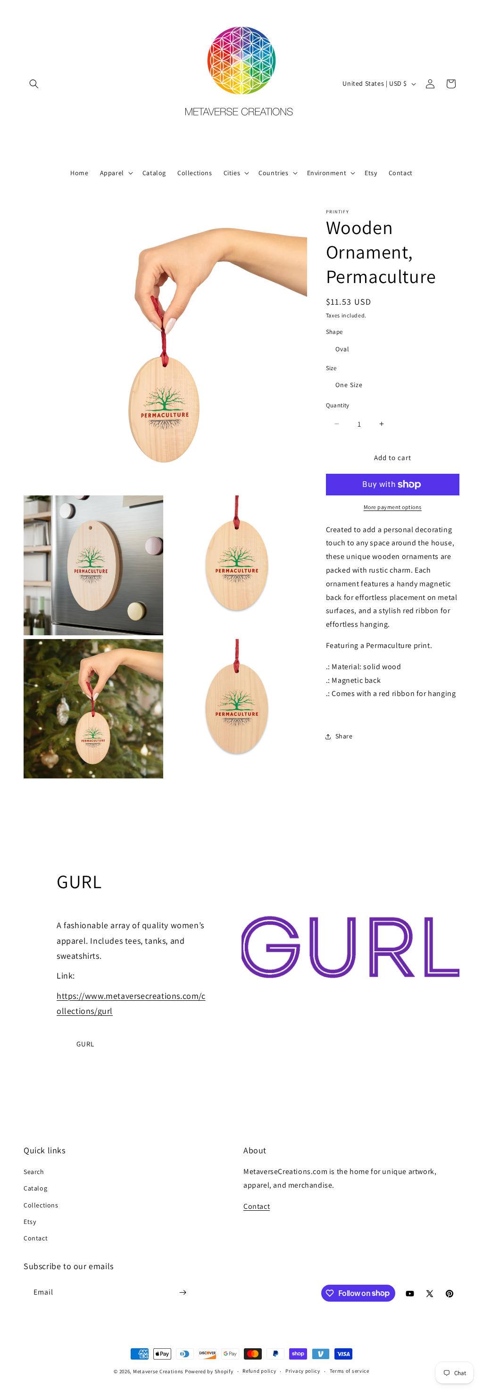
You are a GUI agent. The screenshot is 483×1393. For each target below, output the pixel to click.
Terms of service (349, 1371)
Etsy (30, 1221)
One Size (349, 385)
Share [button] (344, 736)
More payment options (393, 506)
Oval (342, 349)
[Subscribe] (182, 1292)
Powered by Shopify (209, 1371)
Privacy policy (302, 1371)
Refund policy (259, 1371)
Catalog (35, 1188)
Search (34, 1171)
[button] (34, 83)
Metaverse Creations (158, 1371)
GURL (85, 1043)
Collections (41, 1205)
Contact (36, 1238)
